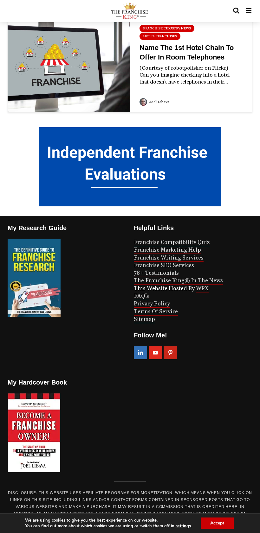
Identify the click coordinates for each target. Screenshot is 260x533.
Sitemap (144, 319)
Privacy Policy (152, 303)
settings (183, 526)
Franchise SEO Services (164, 265)
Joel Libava (158, 102)
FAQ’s (141, 296)
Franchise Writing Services (169, 257)
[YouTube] (155, 352)
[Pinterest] (170, 352)
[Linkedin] (140, 352)
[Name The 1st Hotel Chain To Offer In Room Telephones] (69, 64)
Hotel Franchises (160, 36)
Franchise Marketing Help (167, 250)
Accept (217, 523)
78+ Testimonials (156, 273)
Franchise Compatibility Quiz (172, 242)
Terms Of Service (156, 311)
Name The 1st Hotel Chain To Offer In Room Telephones (187, 52)
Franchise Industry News (167, 28)
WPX (202, 288)
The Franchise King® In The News (178, 280)
